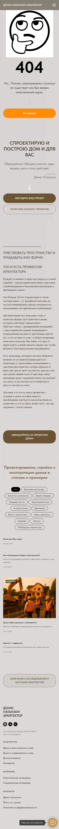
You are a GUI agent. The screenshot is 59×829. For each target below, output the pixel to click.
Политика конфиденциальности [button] (20, 807)
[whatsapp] (5, 724)
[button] (29, 198)
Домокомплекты (12, 757)
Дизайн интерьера (43, 496)
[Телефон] (15, 724)
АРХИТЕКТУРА (10, 742)
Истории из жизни (20, 508)
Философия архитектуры (34, 489)
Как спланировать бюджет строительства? (21, 555)
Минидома (9, 763)
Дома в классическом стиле (18, 747)
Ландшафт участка (17, 502)
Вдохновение (40, 508)
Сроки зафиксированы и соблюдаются (20, 622)
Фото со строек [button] (12, 802)
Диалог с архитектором (17, 515)
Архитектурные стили (40, 502)
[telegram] (10, 724)
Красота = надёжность (13, 643)
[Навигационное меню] (54, 5)
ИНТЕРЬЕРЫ (9, 772)
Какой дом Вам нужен (12, 539)
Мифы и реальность (42, 515)
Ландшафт (22, 521)
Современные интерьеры (17, 782)
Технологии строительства (18, 496)
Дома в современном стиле (18, 752)
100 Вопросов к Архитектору (29, 527)
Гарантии (37, 521)
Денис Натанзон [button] (12, 797)
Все (15, 489)
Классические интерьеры (17, 777)
